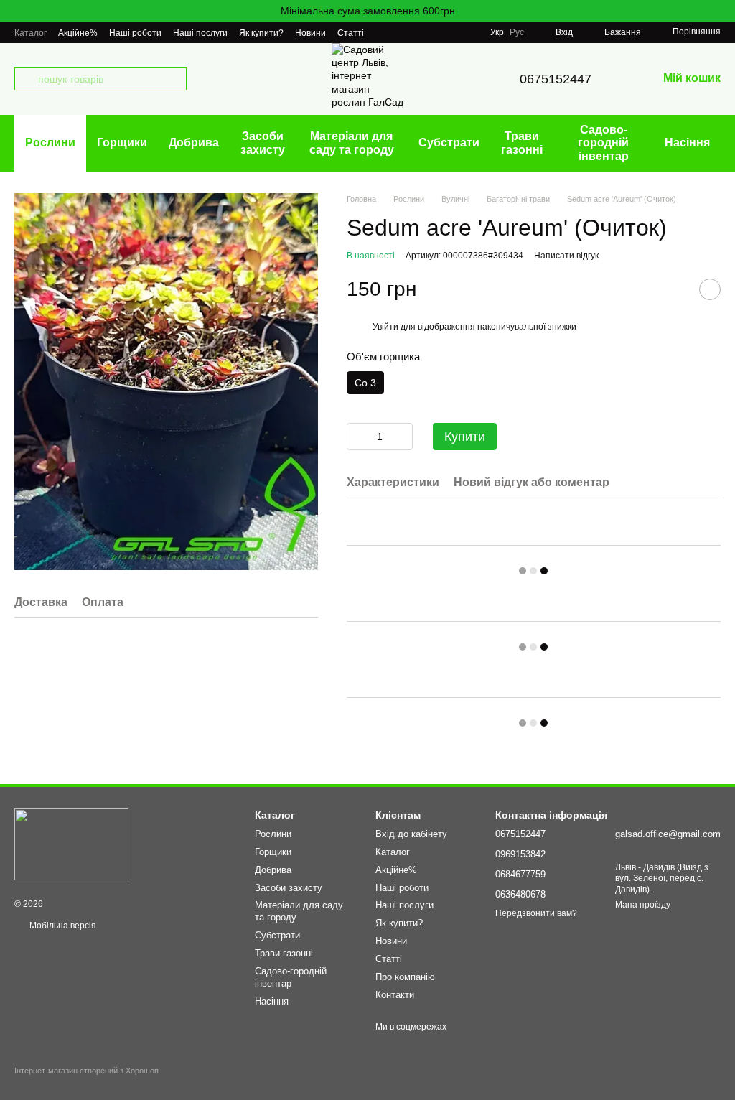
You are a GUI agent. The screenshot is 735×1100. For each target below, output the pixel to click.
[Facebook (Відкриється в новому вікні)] (467, 32)
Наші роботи (135, 33)
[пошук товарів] (25, 78)
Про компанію (405, 976)
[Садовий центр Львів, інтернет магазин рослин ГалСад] (71, 844)
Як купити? (261, 33)
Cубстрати (448, 142)
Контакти (394, 994)
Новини (310, 33)
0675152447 (555, 79)
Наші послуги (200, 33)
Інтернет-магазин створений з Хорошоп (86, 1070)
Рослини (50, 142)
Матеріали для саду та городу (351, 142)
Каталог (30, 33)
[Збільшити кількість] (402, 436)
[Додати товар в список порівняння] (674, 289)
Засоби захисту (262, 142)
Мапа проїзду (642, 905)
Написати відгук (566, 256)
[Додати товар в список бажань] (710, 289)
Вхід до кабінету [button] (411, 834)
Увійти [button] (385, 327)
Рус (517, 32)
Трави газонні (522, 142)
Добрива (194, 142)
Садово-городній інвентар (603, 142)
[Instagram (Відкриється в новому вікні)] (450, 32)
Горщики (122, 142)
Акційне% (78, 33)
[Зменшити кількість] (357, 436)
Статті (350, 33)
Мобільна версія (61, 925)
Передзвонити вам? (536, 913)
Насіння (687, 142)
